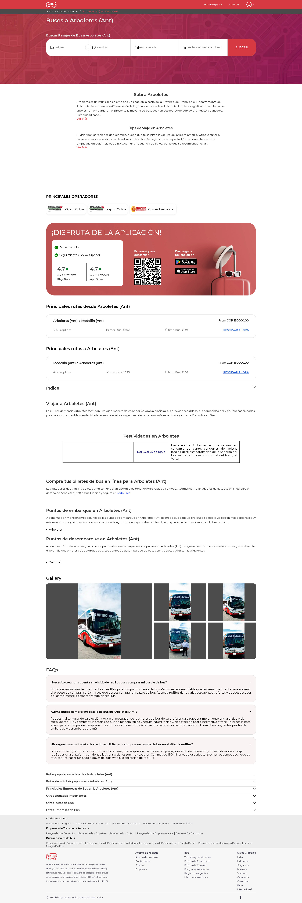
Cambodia (243, 877)
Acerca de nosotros (146, 857)
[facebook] (240, 897)
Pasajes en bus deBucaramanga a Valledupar (112, 843)
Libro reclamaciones (196, 877)
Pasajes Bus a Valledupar (126, 823)
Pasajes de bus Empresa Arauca (155, 833)
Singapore (243, 865)
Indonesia (242, 861)
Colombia (243, 881)
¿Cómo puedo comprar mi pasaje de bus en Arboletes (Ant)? (94, 711)
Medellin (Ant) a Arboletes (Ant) (78, 363)
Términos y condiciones (197, 857)
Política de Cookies (195, 865)
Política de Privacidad (196, 861)
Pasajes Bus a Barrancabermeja (91, 823)
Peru (240, 885)
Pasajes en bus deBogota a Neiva (65, 843)
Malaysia (242, 869)
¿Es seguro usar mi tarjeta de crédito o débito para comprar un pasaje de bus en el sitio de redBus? (122, 744)
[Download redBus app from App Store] (186, 273)
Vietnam (242, 873)
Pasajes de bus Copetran (92, 833)
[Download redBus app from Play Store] (186, 264)
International (244, 889)
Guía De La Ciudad (182, 823)
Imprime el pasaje (213, 4)
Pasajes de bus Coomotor (61, 833)
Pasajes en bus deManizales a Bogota (219, 843)
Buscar (241, 47)
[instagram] (252, 897)
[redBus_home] (56, 4)
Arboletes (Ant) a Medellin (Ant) (78, 321)
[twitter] (247, 897)
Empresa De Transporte (189, 833)
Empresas (141, 869)
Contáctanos (142, 861)
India (240, 857)
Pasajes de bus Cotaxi (122, 833)
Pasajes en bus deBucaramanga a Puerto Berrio (168, 843)
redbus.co (124, 493)
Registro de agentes (196, 873)
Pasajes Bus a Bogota (58, 823)
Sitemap (140, 865)
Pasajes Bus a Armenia (156, 823)
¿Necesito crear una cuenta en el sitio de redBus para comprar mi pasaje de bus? (109, 682)
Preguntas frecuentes (196, 869)
